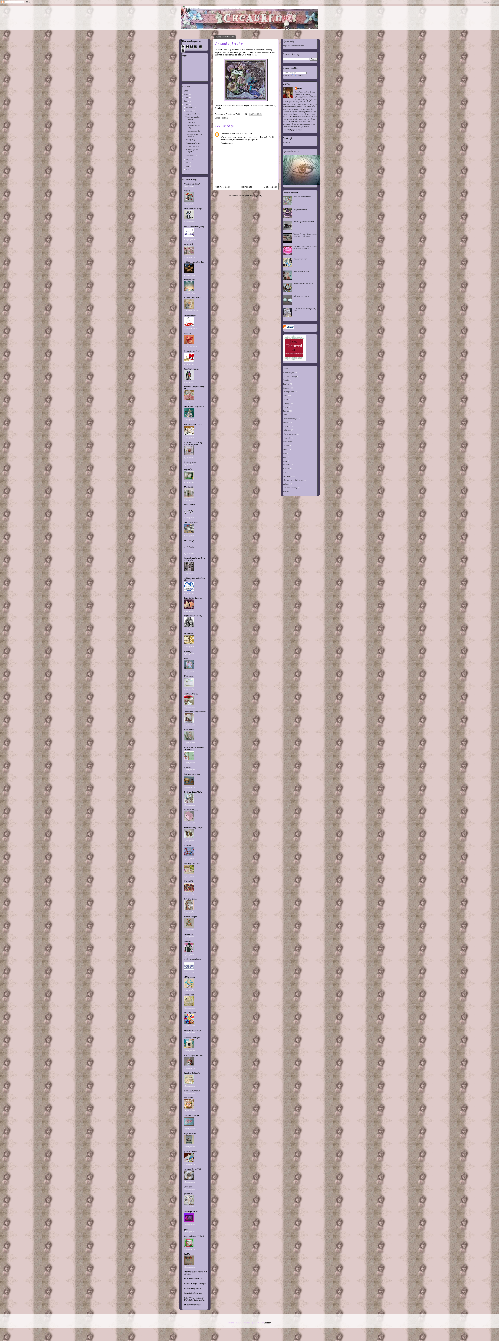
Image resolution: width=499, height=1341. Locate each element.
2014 (186, 91)
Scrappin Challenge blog (193, 1293)
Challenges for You (191, 1211)
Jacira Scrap (189, 995)
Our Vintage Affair (191, 522)
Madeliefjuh (188, 651)
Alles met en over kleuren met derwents (195, 1273)
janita (186, 1229)
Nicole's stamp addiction (193, 1288)
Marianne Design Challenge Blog (194, 388)
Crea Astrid (188, 244)
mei (188, 169)
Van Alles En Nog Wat (192, 1169)
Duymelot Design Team (193, 792)
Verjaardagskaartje (193, 131)
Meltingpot (287, 430)
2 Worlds (187, 767)
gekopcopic (188, 1187)
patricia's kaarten (190, 1151)
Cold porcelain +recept (301, 296)
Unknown (225, 133)
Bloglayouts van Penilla (192, 1305)
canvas (285, 399)
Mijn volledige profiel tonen (292, 130)
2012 (186, 98)
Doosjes (286, 411)
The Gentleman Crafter (193, 351)
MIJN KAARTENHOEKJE (193, 1279)
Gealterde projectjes (290, 419)
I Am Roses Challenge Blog (194, 226)
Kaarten (224, 118)
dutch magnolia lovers (192, 959)
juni (188, 166)
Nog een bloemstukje (193, 143)
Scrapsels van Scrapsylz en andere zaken (194, 559)
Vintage (285, 484)
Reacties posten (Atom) (252, 195)
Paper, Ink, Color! (190, 1133)
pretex (285, 457)
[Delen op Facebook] (258, 114)
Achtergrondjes (288, 372)
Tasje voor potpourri (193, 114)
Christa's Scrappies (191, 369)
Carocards (188, 845)
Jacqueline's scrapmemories (195, 712)
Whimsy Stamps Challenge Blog (194, 579)
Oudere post (270, 186)
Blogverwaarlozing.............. (302, 209)
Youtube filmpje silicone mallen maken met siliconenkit (305, 235)
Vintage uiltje (190, 140)
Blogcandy (286, 388)
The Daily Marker (190, 462)
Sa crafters (188, 633)
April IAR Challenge (290, 376)
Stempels (286, 468)
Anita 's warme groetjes (193, 208)
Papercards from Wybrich (194, 1236)
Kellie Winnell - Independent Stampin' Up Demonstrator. (194, 1299)
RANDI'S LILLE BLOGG (192, 298)
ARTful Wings (189, 977)
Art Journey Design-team (194, 407)
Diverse (285, 407)
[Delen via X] (255, 114)
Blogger (267, 1323)
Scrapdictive (188, 934)
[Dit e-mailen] (250, 114)
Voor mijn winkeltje (290, 488)
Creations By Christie (192, 1073)
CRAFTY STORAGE (191, 810)
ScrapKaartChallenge (192, 1091)
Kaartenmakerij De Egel (193, 827)
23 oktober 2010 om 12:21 (241, 133)
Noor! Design (189, 540)
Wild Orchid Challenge (192, 1030)
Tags (284, 472)
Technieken (287, 476)
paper (285, 453)
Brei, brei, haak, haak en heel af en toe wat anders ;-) (305, 247)
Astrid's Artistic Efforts (193, 424)
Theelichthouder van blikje (193, 127)
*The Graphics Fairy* (192, 184)
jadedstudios (188, 1194)
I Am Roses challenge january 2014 (305, 310)
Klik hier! (286, 143)
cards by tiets (189, 730)
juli (187, 163)
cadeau (285, 395)
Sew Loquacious (190, 1013)
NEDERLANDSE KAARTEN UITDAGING (194, 748)
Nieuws (285, 449)
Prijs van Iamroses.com (302, 197)
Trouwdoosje (190, 122)
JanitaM (187, 333)
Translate (300, 75)
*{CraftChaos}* (189, 280)
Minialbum (287, 438)
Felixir (186, 658)
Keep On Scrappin (190, 917)
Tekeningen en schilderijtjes (293, 480)
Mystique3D (188, 487)
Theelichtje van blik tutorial (193, 118)
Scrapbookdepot (190, 315)
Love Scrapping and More (193, 1055)
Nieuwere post (222, 186)
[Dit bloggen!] (253, 114)
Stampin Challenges (191, 1115)
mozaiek (286, 445)
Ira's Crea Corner (190, 899)
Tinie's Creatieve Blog (192, 774)
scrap (285, 461)
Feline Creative (189, 505)
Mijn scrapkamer (289, 434)
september (190, 156)
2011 (186, 101)
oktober (189, 111)
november (190, 107)
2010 (186, 104)
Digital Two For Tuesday (193, 616)
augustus (190, 159)
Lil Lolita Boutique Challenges (195, 1283)
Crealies (187, 191)
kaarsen (286, 422)
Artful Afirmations (191, 694)
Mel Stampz (188, 676)
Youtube (286, 492)
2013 (186, 94)
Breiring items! (288, 392)
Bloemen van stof (192, 146)
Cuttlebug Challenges (192, 1037)
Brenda (299, 88)
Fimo (285, 415)
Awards (286, 380)
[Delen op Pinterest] (260, 114)
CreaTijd (187, 1254)
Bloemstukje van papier (192, 150)
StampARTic (188, 881)
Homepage (246, 186)
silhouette (286, 465)
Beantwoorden (227, 143)
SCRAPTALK (188, 1098)
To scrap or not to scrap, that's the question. (193, 443)
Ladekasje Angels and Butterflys (194, 135)
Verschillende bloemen (302, 271)
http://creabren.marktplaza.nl (293, 46)
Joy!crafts (188, 469)
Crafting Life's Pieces (192, 863)
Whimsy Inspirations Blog (194, 262)
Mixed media (287, 442)
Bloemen (286, 384)
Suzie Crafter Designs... (193, 598)
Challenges (287, 403)
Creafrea (187, 941)
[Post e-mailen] (246, 114)
